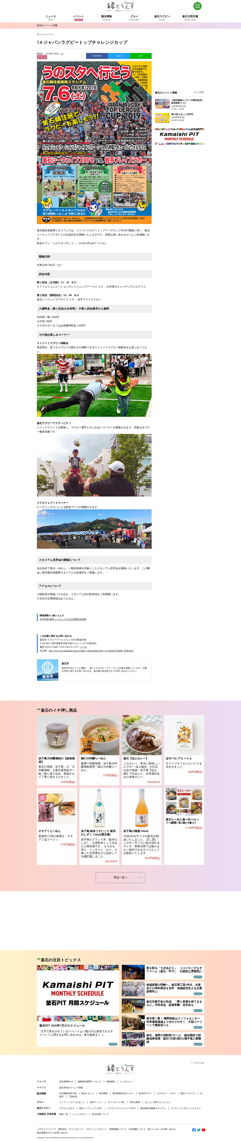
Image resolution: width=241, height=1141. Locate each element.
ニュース (41, 1081)
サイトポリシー (76, 1129)
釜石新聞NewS (66, 1081)
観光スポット (87, 1093)
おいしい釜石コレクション (158, 1102)
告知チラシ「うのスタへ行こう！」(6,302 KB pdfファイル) (71, 243)
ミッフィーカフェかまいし (72, 1102)
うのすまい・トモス (166, 1093)
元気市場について (100, 1114)
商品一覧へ (121, 877)
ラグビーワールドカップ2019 (121, 1108)
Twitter (118, 56)
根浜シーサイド (188, 1093)
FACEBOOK (97, 56)
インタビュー (126, 1081)
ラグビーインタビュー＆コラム (186, 1108)
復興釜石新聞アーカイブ (89, 1081)
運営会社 (62, 1129)
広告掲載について (137, 1129)
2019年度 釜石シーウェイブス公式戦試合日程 (63, 619)
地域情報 (110, 1081)
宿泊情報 (103, 1093)
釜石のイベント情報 (47, 25)
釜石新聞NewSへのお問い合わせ (52, 1132)
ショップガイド (79, 1114)
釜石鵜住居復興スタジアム (153, 1108)
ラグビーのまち (66, 1108)
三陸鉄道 (73, 1096)
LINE (141, 56)
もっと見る (199, 92)
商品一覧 (63, 1114)
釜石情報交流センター (123, 1093)
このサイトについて (46, 1129)
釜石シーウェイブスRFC (90, 1108)
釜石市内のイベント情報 (71, 1087)
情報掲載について (117, 1129)
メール (83, 647)
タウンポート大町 (116, 1102)
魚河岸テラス (145, 1093)
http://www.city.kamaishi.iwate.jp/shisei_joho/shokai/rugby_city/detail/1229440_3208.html (91, 651)
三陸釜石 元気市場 (46, 1114)
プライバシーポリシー (96, 1129)
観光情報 (41, 1093)
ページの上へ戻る (197, 1063)
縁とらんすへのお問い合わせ (161, 1129)
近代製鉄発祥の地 (67, 1093)
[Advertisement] (179, 64)
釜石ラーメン (96, 1102)
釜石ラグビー (44, 1108)
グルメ (40, 1102)
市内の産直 (135, 1102)
